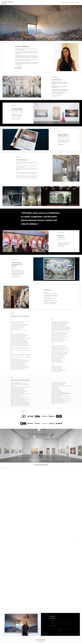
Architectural (53, 396)
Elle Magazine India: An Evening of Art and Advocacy (17, 392)
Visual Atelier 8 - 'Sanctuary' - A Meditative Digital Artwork (59, 383)
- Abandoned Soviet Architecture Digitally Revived (61, 394)
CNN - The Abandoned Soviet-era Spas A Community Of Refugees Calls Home (61, 398)
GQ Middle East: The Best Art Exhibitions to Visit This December (19, 383)
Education (47, 290)
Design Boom (53, 394)
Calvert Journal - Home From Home (56, 397)
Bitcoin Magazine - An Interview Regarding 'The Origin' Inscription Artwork (20, 397)
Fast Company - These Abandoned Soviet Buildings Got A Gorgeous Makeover (61, 393)
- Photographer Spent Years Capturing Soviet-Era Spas (64, 396)
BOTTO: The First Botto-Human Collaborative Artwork (17, 388)
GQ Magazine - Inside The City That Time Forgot (58, 399)
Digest (56, 396)
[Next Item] (79, 537)
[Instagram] (4, 3)
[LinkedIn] (5, 3)
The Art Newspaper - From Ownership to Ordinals (17, 389)
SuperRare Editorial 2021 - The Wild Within (57, 395)
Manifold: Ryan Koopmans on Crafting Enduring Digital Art (18, 390)
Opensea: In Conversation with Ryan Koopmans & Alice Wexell (18, 391)
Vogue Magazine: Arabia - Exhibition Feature (16, 382)
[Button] (41, 22)
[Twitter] (2, 3)
